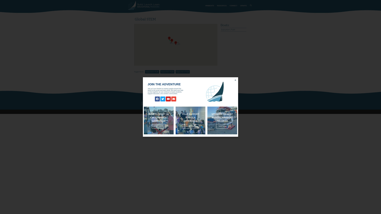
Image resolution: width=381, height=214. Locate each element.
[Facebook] (157, 98)
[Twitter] (162, 98)
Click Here (222, 126)
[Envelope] (173, 98)
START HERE (158, 126)
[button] (235, 80)
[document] (190, 107)
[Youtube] (168, 98)
